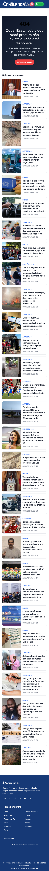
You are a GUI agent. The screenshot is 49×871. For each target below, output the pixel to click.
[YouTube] (25, 798)
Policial (27, 815)
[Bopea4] (16, 4)
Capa (6, 812)
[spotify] (30, 798)
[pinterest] (20, 798)
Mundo (27, 823)
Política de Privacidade (29, 868)
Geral (6, 830)
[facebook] (5, 798)
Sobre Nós (15, 868)
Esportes (28, 826)
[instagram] (15, 798)
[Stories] (32, 4)
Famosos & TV (9, 819)
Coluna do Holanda (32, 812)
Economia (7, 826)
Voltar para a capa (24, 62)
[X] (10, 798)
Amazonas (8, 815)
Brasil (6, 823)
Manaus (28, 819)
